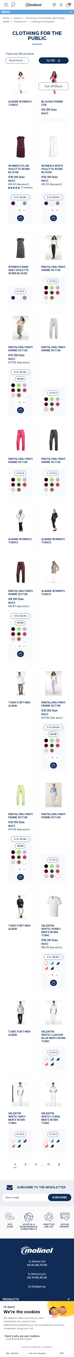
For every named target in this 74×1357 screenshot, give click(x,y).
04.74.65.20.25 (37, 1277)
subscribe (59, 1197)
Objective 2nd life (48, 1225)
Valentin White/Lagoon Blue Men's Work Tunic (53, 1036)
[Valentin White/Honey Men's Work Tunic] (54, 907)
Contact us (39, 1286)
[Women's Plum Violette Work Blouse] (21, 147)
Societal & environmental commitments (29, 1226)
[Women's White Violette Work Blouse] (19, 203)
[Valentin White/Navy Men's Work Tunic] (58, 963)
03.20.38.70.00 (37, 1264)
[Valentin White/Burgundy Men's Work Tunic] (52, 968)
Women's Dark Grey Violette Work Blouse (18, 270)
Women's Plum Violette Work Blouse (19, 169)
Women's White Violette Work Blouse (52, 169)
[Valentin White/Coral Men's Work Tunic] (46, 968)
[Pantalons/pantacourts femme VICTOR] (54, 248)
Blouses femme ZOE (52, 103)
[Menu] (6, 4)
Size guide (10, 1225)
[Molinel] (33, 5)
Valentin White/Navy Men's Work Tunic (16, 1118)
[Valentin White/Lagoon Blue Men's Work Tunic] (52, 963)
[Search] (13, 4)
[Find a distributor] (54, 4)
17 (48, 1164)
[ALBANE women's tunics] (21, 82)
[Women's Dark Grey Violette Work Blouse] (24, 203)
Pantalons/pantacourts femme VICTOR (53, 268)
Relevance (16, 60)
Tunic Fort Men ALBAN (19, 704)
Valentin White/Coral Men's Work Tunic (51, 1118)
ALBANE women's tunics (20, 103)
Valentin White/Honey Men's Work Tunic (51, 930)
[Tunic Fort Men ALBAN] (21, 683)
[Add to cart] (20, 218)
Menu (5, 11)
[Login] (61, 4)
